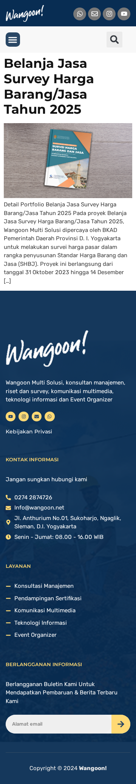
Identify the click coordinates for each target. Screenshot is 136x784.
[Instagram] (109, 14)
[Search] (120, 724)
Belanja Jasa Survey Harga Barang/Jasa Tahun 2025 (49, 86)
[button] (13, 39)
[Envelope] (94, 14)
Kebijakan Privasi (29, 431)
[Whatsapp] (79, 14)
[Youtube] (123, 14)
